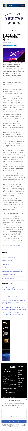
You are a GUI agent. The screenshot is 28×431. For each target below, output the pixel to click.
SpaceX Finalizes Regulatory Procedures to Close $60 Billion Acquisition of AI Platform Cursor (13, 289)
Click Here (8, 428)
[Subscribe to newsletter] (14, 23)
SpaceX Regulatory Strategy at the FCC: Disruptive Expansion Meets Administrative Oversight (12, 314)
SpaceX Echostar (14, 86)
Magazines (20, 386)
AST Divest (6, 86)
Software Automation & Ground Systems (12, 271)
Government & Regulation (15, 245)
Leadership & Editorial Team (21, 370)
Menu (15, 30)
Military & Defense (6, 264)
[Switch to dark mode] (9, 23)
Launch (4, 267)
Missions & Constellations (8, 257)
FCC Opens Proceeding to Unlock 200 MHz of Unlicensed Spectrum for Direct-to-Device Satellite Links (13, 302)
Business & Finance (7, 260)
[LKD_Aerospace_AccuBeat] (14, 6)
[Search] (18, 23)
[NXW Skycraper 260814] (6, 360)
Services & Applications (8, 278)
